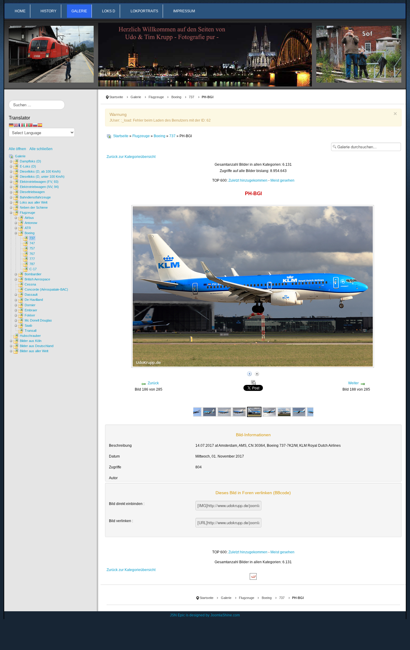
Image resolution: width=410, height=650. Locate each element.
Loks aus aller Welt (33, 202)
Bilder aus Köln (30, 341)
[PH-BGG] (209, 412)
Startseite (116, 97)
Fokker (30, 315)
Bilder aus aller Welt (34, 351)
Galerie (136, 97)
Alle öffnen (19, 149)
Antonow (31, 223)
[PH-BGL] (269, 412)
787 (32, 264)
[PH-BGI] (224, 412)
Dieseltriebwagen (32, 192)
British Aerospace (37, 279)
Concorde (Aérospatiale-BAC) (46, 289)
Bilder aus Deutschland (36, 346)
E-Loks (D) (28, 166)
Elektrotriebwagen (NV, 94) (39, 187)
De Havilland (34, 299)
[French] (20, 125)
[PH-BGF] (195, 412)
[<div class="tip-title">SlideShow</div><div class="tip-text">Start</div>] (249, 373)
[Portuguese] (30, 125)
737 (191, 97)
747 (32, 243)
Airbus (29, 217)
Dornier (30, 305)
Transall (30, 330)
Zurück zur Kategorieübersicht (131, 157)
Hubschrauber (30, 335)
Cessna (30, 284)
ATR (28, 228)
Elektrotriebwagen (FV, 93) (39, 181)
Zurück (153, 383)
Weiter (353, 383)
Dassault (31, 294)
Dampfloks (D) (30, 161)
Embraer (31, 310)
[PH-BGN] (299, 412)
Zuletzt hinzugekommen (247, 180)
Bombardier (33, 274)
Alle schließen (41, 149)
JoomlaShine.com (225, 615)
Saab (28, 325)
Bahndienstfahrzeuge (35, 197)
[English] (16, 125)
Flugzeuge (156, 97)
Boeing (176, 97)
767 (32, 253)
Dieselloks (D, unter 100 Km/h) (42, 176)
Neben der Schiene (34, 207)
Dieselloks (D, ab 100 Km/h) (40, 171)
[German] (11, 125)
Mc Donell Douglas (38, 320)
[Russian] (35, 125)
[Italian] (25, 125)
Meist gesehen (282, 180)
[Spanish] (40, 125)
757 (32, 248)
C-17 (33, 269)
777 (32, 259)
